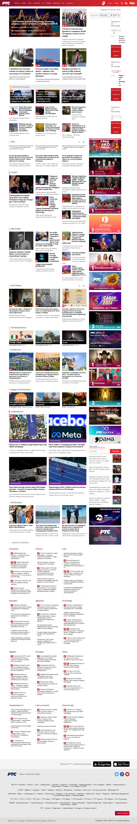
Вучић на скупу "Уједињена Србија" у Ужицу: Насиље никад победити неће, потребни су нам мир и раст (21, 590)
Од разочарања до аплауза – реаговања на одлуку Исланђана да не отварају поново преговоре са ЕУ (46, 96)
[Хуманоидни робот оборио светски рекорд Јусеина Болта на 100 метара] (67, 471)
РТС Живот (66, 799)
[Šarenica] (105, 377)
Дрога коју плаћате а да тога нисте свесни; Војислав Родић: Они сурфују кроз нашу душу (21, 97)
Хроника (13, 600)
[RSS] (126, 3)
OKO (29, 3)
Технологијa (68, 705)
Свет (64, 549)
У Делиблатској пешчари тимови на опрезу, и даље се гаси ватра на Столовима (21, 71)
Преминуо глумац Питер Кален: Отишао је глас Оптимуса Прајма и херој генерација (47, 719)
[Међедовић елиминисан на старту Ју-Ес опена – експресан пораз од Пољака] (66, 214)
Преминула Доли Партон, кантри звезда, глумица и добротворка (47, 741)
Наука (98, 794)
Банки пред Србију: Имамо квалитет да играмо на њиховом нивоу (47, 683)
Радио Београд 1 (22, 803)
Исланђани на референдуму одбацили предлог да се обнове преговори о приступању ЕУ (73, 590)
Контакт (48, 808)
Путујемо (59, 794)
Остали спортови (99, 790)
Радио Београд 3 (52, 803)
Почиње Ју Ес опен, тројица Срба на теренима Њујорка (72, 673)
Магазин (36, 3)
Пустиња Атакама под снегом (78, 254)
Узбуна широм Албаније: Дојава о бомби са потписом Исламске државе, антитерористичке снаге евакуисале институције (47, 571)
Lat (110, 3)
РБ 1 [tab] (112, 116)
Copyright (21, 821)
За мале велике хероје (62, 795)
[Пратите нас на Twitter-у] (117, 774)
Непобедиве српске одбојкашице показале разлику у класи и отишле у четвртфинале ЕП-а (34, 22)
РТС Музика (108, 799)
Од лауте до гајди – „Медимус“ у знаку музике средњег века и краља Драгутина (20, 311)
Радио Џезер (65, 804)
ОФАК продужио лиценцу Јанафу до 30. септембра (46, 563)
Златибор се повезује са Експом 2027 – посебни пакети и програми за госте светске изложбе (74, 375)
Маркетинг (57, 808)
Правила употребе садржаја (36, 821)
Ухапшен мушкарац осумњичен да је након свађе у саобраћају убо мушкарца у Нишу (21, 607)
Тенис (65, 652)
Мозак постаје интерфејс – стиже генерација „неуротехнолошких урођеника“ (74, 719)
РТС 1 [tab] (114, 31)
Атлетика (77, 790)
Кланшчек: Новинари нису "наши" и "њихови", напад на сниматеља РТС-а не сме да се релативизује (21, 574)
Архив (74, 804)
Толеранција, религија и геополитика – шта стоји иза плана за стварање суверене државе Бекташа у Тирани (46, 588)
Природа (106, 794)
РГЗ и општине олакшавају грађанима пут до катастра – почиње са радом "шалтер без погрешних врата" (47, 607)
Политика (13, 549)
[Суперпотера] (105, 166)
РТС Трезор (98, 799)
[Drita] (105, 397)
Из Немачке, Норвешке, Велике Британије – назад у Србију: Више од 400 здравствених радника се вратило (46, 617)
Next (120, 30)
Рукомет (59, 790)
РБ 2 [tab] (115, 116)
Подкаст (66, 786)
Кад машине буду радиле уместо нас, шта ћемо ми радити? (72, 98)
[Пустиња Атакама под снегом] (66, 256)
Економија (67, 600)
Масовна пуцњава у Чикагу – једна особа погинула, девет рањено (79, 109)
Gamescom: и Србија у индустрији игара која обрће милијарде (28, 446)
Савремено (17, 411)
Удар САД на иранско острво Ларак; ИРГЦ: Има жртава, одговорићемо (51, 110)
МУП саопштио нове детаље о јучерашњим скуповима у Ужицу (21, 615)
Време (108, 785)
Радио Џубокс (108, 803)
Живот (19, 794)
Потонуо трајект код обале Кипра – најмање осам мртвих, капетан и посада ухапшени (73, 573)
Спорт (24, 3)
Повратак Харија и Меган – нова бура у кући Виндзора (21, 526)
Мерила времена (85, 785)
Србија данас (45, 785)
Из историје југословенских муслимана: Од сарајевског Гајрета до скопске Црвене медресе (72, 158)
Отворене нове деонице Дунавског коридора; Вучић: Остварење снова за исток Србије (74, 32)
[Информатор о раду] (105, 536)
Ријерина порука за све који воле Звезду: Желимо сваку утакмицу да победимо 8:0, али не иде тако (20, 667)
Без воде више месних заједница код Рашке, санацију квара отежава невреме (47, 626)
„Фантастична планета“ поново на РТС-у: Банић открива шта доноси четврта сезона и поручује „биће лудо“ (74, 237)
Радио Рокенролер (94, 803)
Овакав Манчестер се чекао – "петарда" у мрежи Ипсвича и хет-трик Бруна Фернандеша (19, 686)
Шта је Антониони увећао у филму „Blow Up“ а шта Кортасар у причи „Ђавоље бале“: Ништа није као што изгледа (21, 158)
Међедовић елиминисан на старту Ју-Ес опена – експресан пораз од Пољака (79, 214)
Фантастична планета (44, 342)
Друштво (40, 600)
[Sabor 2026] (105, 301)
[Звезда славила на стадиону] (66, 179)
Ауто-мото (87, 790)
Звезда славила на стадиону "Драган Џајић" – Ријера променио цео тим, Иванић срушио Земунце (79, 180)
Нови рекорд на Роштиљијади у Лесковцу (21, 727)
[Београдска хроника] (105, 262)
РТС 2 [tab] (116, 31)
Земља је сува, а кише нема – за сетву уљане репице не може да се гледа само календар (52, 127)
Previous (112, 30)
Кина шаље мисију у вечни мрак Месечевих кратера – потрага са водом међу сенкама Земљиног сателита (27, 489)
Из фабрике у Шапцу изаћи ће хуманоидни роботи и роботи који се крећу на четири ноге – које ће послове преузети (74, 746)
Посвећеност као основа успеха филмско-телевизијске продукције (47, 401)
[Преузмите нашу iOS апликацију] (121, 764)
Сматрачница (56, 786)
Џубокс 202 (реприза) (71, 404)
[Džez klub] (105, 320)
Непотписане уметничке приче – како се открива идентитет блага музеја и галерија (48, 311)
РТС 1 (16, 799)
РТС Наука (46, 799)
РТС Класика (77, 799)
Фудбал (12, 652)
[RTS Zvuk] (105, 339)
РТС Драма (56, 799)
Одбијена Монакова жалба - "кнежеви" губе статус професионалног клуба (47, 676)
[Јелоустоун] (105, 358)
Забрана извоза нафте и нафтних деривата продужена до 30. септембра (74, 614)
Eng (116, 3)
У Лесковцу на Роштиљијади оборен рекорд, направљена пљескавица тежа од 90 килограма (21, 743)
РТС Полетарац (121, 799)
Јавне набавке (68, 808)
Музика (40, 794)
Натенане (16, 502)
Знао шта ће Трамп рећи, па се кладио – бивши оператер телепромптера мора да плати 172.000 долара (21, 712)
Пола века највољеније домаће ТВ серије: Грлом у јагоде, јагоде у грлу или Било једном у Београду (47, 158)
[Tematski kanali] (105, 435)
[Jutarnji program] (105, 224)
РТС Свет (36, 799)
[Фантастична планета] (105, 205)
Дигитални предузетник (120, 794)
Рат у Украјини (99, 785)
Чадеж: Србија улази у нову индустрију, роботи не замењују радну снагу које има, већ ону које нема (74, 622)
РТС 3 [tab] (118, 31)
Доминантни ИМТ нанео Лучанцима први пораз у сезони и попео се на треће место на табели (79, 199)
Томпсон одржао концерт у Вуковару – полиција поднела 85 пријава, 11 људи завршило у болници (47, 555)
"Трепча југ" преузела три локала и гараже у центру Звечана (21, 582)
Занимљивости (16, 705)
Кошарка (40, 652)
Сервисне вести (119, 785)
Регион (39, 549)
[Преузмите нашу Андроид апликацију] (102, 764)
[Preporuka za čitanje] (105, 416)
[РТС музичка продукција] (105, 516)
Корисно (16, 350)
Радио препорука (21, 389)
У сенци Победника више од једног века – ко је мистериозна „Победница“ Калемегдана (21, 734)
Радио (48, 3)
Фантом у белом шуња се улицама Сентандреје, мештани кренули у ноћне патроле (47, 580)
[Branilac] (105, 185)
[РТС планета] (104, 3)
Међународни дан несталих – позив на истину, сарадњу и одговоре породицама (26, 127)
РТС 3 (29, 799)
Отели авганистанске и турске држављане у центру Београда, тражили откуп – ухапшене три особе (20, 623)
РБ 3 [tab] (117, 116)
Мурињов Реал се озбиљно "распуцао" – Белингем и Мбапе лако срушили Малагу (19, 695)
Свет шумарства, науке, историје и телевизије (18, 402)
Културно (16, 285)
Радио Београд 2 (37, 803)
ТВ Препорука (18, 327)
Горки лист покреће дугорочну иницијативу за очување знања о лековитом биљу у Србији (47, 374)
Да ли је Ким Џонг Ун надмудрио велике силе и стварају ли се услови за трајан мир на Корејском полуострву (74, 528)
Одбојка (51, 790)
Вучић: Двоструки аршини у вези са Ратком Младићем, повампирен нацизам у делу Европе (25, 111)
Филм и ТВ (90, 794)
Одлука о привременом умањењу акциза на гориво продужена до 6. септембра (73, 607)
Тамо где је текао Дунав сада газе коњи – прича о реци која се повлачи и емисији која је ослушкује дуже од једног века (47, 528)
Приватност (11, 821)
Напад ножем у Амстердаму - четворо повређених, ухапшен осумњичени (74, 582)
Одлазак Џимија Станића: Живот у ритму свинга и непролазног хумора (20, 254)
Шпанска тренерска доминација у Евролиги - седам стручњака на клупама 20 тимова (47, 691)
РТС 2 (22, 799)
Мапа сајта (122, 813)
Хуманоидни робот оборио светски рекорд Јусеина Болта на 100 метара (67, 488)
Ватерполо (68, 790)
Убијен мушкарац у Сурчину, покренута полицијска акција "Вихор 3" (20, 639)
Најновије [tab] (93, 446)
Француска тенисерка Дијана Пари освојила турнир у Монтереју (74, 680)
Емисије (56, 3)
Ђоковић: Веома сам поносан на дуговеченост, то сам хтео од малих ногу (73, 688)
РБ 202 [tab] (120, 116)
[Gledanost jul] (105, 281)
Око (13, 141)
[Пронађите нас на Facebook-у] (122, 774)
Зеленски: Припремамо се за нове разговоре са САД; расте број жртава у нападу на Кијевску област (79, 128)
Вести (17, 3)
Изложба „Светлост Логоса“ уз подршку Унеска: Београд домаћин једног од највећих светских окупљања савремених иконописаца (74, 312)
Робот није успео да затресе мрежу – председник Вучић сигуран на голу (20, 720)
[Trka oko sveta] (105, 147)
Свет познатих (42, 705)
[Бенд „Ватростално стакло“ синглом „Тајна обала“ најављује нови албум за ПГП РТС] (66, 269)
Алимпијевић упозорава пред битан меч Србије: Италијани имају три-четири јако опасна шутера (21, 198)
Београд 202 (65, 803)
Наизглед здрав (78, 795)
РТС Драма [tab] (117, 71)
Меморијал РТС (113, 790)
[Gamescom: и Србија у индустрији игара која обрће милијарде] (28, 428)
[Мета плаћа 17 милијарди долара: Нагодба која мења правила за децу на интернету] (67, 428)
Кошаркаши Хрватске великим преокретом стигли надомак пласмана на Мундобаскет (46, 667)
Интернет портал (90, 808)
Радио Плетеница (78, 803)
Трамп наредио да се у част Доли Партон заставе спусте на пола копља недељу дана (47, 732)
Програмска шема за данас (116, 51)
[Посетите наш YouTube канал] (127, 774)
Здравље (80, 794)
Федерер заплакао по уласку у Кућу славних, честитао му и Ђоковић (72, 71)
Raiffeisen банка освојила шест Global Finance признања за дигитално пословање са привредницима (20, 375)
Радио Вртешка (121, 803)
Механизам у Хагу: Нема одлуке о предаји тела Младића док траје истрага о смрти (47, 641)
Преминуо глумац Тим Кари (46, 726)
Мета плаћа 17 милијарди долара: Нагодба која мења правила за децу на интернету (67, 446)
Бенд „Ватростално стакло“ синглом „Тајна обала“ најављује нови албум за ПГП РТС (79, 270)
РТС (63, 3)
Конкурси (78, 808)
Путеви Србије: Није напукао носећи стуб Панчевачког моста (47, 633)
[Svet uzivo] (105, 243)
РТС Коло (87, 799)
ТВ (43, 3)
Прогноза (94, 15)
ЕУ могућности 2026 (78, 786)
